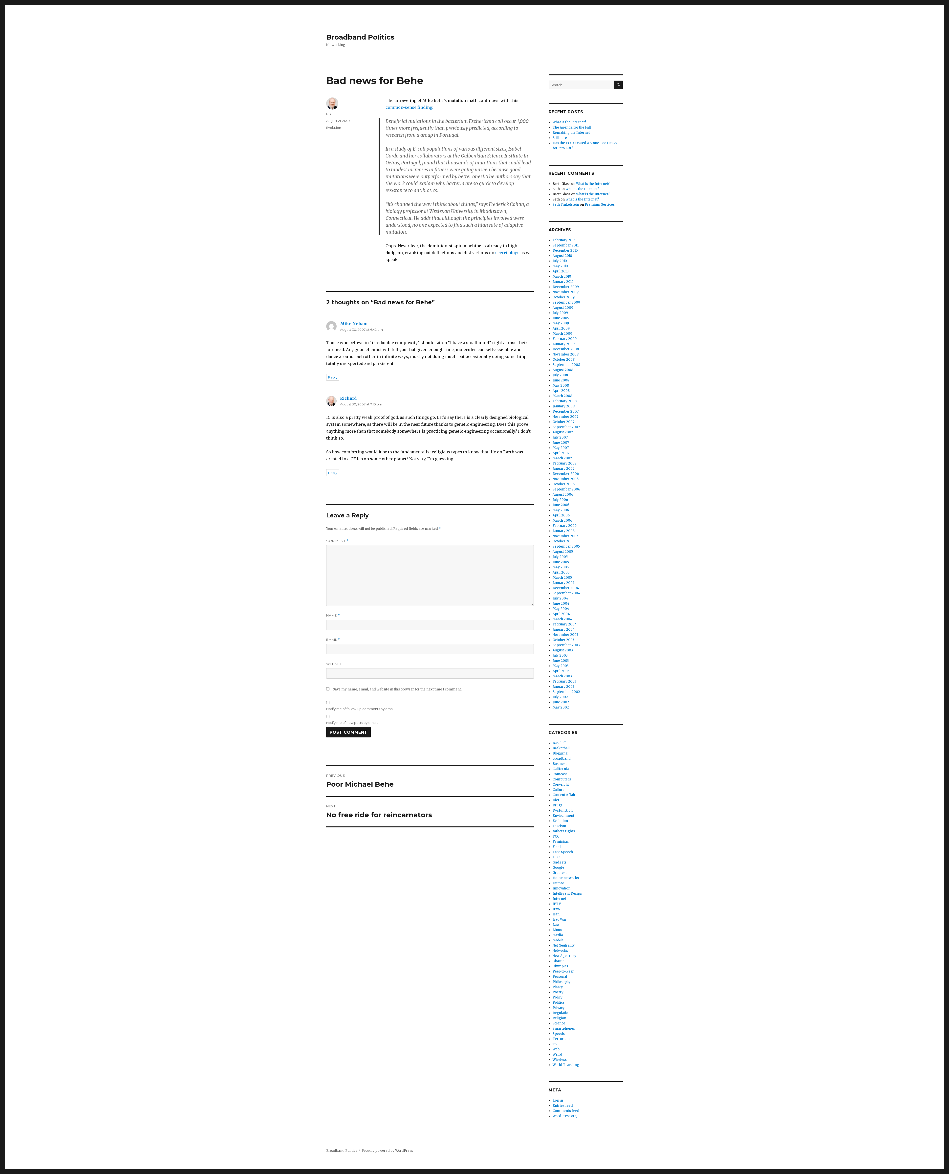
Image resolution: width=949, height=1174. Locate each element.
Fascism (559, 826)
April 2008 (561, 391)
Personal (560, 977)
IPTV (557, 904)
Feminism (561, 842)
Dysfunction (563, 810)
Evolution (333, 128)
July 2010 (560, 261)
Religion (559, 1018)
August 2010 (562, 256)
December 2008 (566, 349)
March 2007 (562, 458)
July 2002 (560, 697)
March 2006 (562, 520)
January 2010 (563, 282)
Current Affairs (565, 795)
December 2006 (566, 474)
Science (559, 1023)
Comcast (560, 774)
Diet (556, 800)
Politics (558, 1002)
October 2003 (563, 640)
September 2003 (566, 645)
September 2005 (566, 546)
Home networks (566, 878)
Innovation (561, 888)
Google (558, 867)
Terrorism (561, 1039)
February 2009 (565, 339)
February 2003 (564, 681)
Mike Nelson (354, 323)
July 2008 (560, 375)
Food (557, 847)
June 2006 (561, 505)
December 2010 (565, 250)
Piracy (558, 987)
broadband (562, 758)
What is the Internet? (569, 122)
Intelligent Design (567, 893)
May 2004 (561, 609)
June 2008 (561, 380)
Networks (560, 951)
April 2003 (561, 671)
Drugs (557, 805)
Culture (558, 790)
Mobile (558, 940)
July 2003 (560, 655)
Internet (559, 899)
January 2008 (564, 406)
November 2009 (566, 292)
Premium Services (600, 204)
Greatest (560, 873)
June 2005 (561, 562)
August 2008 (563, 370)
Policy (557, 997)
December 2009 (566, 287)
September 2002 (566, 692)
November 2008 (566, 354)
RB (328, 114)
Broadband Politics (360, 37)
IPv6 (556, 909)
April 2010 (561, 271)
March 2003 (562, 676)
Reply (332, 377)
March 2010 (562, 276)
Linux (557, 930)
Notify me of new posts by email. (352, 723)
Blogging (560, 753)
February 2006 (565, 526)
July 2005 (560, 557)
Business (560, 764)
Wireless (560, 1060)
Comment (337, 541)
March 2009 (562, 334)
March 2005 (562, 578)
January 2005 (563, 583)
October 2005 (563, 541)
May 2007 (561, 448)
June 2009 (561, 318)
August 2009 (563, 308)
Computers (562, 779)
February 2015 (564, 240)
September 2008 (566, 365)
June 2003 (561, 661)
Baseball (559, 743)
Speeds (559, 1034)
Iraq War (559, 919)
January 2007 (563, 468)
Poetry (558, 992)
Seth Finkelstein (566, 204)
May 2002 (561, 707)
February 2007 (564, 463)
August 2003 (563, 650)
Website (334, 664)
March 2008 (562, 396)
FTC (556, 857)
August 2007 (563, 432)
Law (556, 925)
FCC (556, 836)
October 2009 (564, 297)
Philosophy (562, 982)
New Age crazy (564, 956)
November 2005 (565, 536)
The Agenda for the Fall (572, 127)
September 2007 (566, 427)
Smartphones (564, 1028)
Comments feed (566, 1111)
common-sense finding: (409, 107)
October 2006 (564, 484)
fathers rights (564, 831)
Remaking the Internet (571, 133)
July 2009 (560, 313)
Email (333, 640)
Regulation (561, 1013)
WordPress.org (565, 1116)
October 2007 (563, 422)
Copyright (561, 784)
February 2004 (565, 624)
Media (558, 935)
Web (556, 1049)
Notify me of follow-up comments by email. (360, 709)
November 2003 (565, 635)
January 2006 (564, 531)
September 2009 (566, 302)
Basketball (561, 748)
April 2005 (561, 572)
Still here (560, 138)
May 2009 (561, 323)
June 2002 (561, 702)
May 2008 (561, 385)
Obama (558, 961)
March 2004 (562, 619)
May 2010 (560, 266)
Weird (557, 1054)
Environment (563, 816)
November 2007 (565, 417)
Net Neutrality (564, 945)
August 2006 (563, 494)
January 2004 (564, 629)
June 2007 (561, 443)
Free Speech (563, 852)
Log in (558, 1100)
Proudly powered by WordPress (387, 1151)
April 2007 (561, 453)
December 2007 (566, 411)
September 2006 (566, 489)
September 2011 (566, 245)
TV (555, 1044)
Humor (558, 883)
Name (333, 615)
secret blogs (507, 252)
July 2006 (560, 500)
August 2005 (563, 552)
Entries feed (563, 1106)
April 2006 (561, 515)
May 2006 (561, 510)
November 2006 (566, 479)
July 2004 (560, 598)
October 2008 (564, 359)
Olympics (560, 966)
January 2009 (564, 344)
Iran (556, 914)
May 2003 (561, 666)
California (561, 769)
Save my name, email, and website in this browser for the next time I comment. (397, 689)
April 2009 (561, 328)
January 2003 (563, 687)
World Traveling (566, 1065)
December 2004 (566, 588)
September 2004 (566, 593)
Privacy (559, 1008)
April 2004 (561, 614)
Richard (348, 398)
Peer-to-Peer (563, 971)
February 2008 (565, 401)
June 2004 (561, 603)
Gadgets (559, 862)
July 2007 (560, 437)
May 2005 (561, 567)
